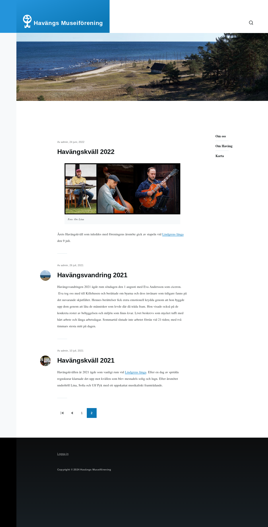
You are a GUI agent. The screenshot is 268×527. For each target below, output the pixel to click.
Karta (219, 155)
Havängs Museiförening (68, 23)
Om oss (220, 136)
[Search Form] (251, 23)
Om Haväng (223, 146)
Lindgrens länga (173, 234)
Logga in (63, 453)
